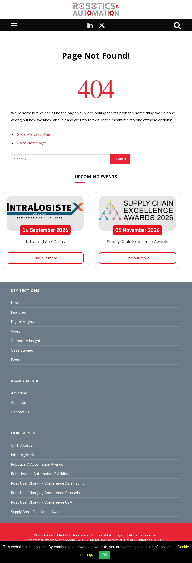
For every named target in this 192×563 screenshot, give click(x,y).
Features (18, 312)
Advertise (19, 393)
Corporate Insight (25, 341)
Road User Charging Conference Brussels (45, 493)
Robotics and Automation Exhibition (40, 474)
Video (16, 331)
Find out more (46, 258)
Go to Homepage (32, 143)
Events (17, 360)
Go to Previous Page (35, 134)
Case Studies (22, 350)
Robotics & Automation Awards (37, 464)
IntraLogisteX (22, 455)
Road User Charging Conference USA (41, 502)
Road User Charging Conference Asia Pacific (48, 483)
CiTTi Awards (21, 445)
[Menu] (14, 25)
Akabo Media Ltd (59, 535)
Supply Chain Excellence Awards (137, 242)
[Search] (177, 25)
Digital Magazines (26, 322)
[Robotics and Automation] (96, 9)
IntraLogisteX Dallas (45, 242)
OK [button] (104, 555)
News (16, 303)
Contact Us (20, 412)
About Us (18, 402)
